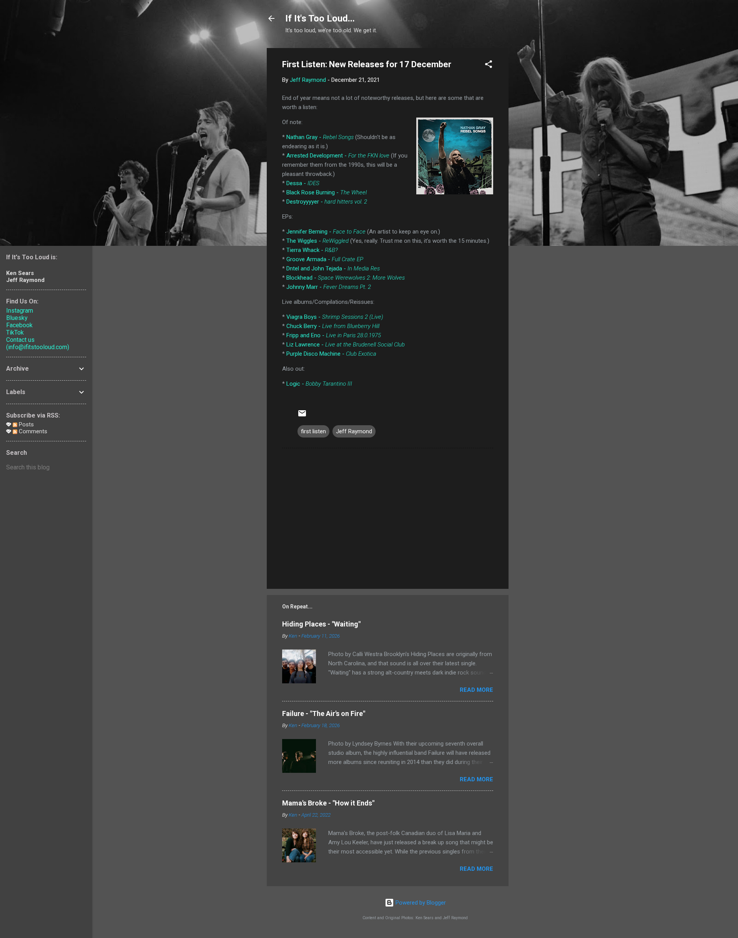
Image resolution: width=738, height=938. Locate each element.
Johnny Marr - (328, 286)
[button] (488, 65)
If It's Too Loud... (320, 18)
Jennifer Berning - (326, 231)
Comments (32, 431)
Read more (476, 689)
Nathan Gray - (320, 137)
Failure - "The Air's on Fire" (323, 713)
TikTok (15, 332)
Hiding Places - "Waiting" (321, 624)
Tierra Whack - (312, 250)
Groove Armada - (324, 259)
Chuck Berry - (332, 326)
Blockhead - (345, 277)
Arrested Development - (337, 155)
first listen (313, 431)
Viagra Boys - (334, 316)
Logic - (319, 383)
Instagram (19, 310)
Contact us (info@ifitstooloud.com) (37, 343)
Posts (25, 424)
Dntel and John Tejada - (333, 268)
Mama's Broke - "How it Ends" (328, 803)
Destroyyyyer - (326, 201)
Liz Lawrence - (345, 344)
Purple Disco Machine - (331, 353)
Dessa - (302, 183)
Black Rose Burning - (326, 192)
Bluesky (17, 318)
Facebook (19, 325)
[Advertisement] (539, 163)
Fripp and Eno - (333, 335)
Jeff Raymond (354, 431)
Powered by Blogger (420, 902)
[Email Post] (302, 416)
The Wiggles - (317, 240)
